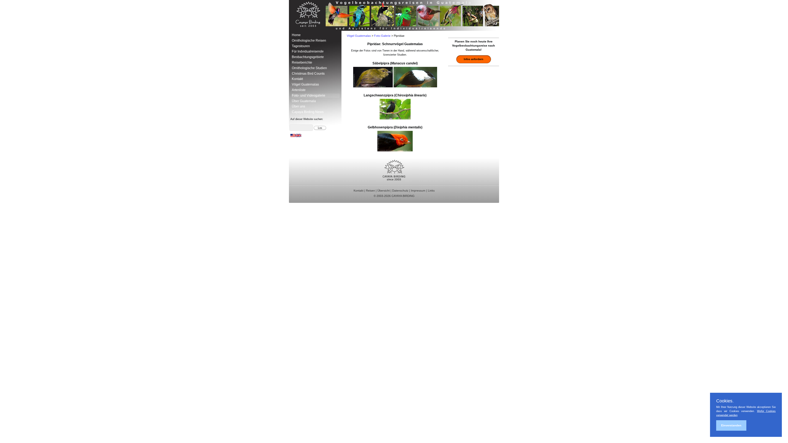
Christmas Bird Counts (308, 73)
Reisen (370, 190)
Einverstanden (731, 425)
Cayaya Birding (309, 15)
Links (431, 190)
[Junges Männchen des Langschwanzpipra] (395, 118)
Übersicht (383, 190)
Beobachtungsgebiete (308, 57)
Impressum (418, 190)
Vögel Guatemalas (305, 84)
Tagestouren (301, 46)
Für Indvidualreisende (308, 51)
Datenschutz (400, 190)
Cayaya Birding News (308, 112)
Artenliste (299, 90)
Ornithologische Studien (309, 68)
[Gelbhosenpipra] (395, 150)
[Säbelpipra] (373, 86)
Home (296, 35)
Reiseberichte (302, 62)
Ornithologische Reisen (309, 40)
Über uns (298, 106)
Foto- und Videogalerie (308, 95)
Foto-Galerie (382, 35)
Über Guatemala (304, 101)
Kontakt (297, 79)
